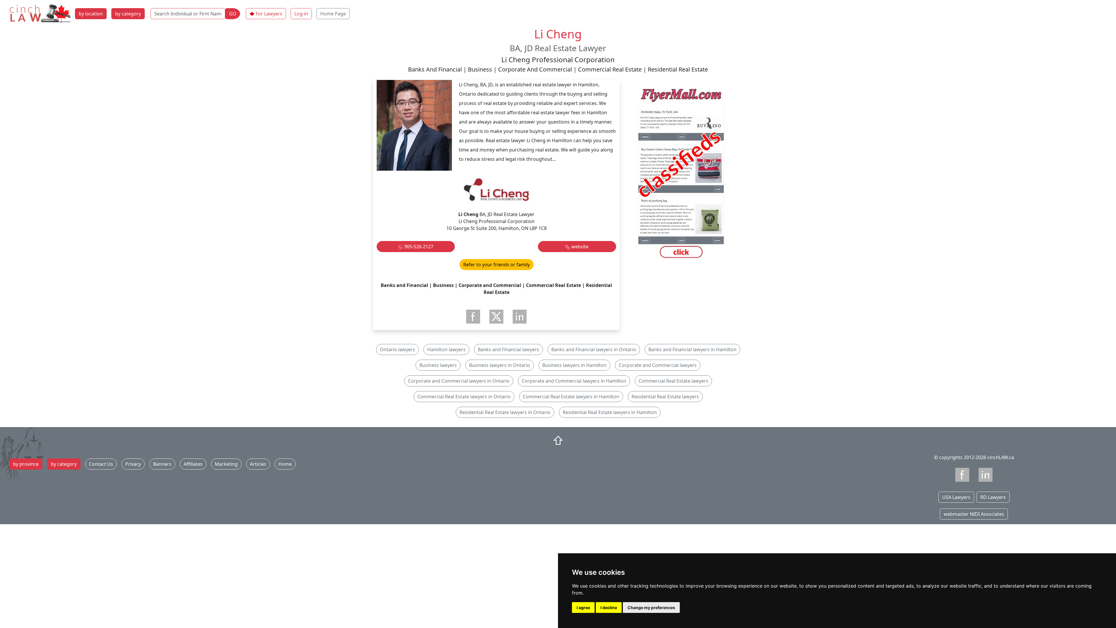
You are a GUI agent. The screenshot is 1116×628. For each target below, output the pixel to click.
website (580, 246)
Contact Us (101, 464)
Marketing (226, 464)
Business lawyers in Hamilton (574, 365)
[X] (496, 317)
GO (232, 13)
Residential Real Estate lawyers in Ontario (504, 412)
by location (91, 13)
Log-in (301, 13)
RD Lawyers (993, 497)
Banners (162, 464)
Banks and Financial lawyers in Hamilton (692, 349)
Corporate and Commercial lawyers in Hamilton (574, 381)
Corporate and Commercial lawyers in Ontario (458, 381)
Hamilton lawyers (446, 349)
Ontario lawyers (397, 349)
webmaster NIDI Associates (974, 514)
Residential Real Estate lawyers (665, 396)
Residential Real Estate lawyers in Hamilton (610, 412)
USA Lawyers (956, 497)
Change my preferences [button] (651, 607)
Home (285, 464)
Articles (258, 464)
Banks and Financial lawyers (508, 349)
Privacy (133, 464)
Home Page (333, 13)
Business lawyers (438, 365)
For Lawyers (269, 13)
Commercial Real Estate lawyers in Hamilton (571, 396)
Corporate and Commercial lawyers (658, 365)
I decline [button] (608, 607)
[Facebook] (473, 317)
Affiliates (193, 464)
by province (26, 464)
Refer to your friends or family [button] (496, 264)
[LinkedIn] (520, 317)
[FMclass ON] (681, 174)
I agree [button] (583, 607)
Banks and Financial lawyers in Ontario (593, 349)
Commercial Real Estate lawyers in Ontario (464, 396)
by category (128, 13)
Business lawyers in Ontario (499, 365)
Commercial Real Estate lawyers (673, 381)
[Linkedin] (985, 475)
